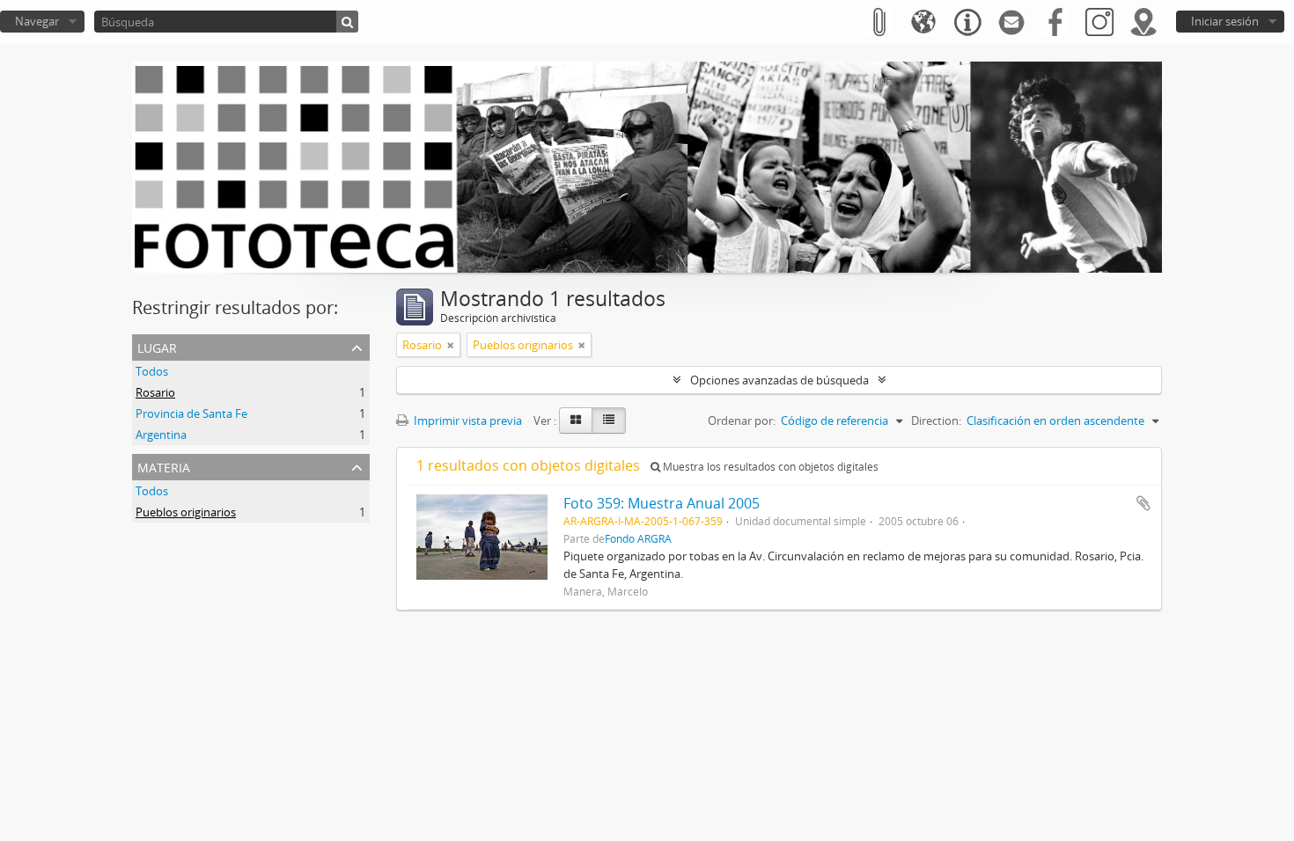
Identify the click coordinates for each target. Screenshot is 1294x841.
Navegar (37, 21)
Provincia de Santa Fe (191, 413)
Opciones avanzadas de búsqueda (779, 380)
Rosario (155, 392)
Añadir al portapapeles (1143, 503)
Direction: (936, 420)
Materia (163, 466)
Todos (152, 371)
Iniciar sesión (1225, 21)
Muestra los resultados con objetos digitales (769, 466)
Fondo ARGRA (638, 538)
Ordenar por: (742, 420)
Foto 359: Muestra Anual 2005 (661, 503)
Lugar (157, 346)
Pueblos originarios (186, 512)
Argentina (161, 434)
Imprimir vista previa (466, 420)
